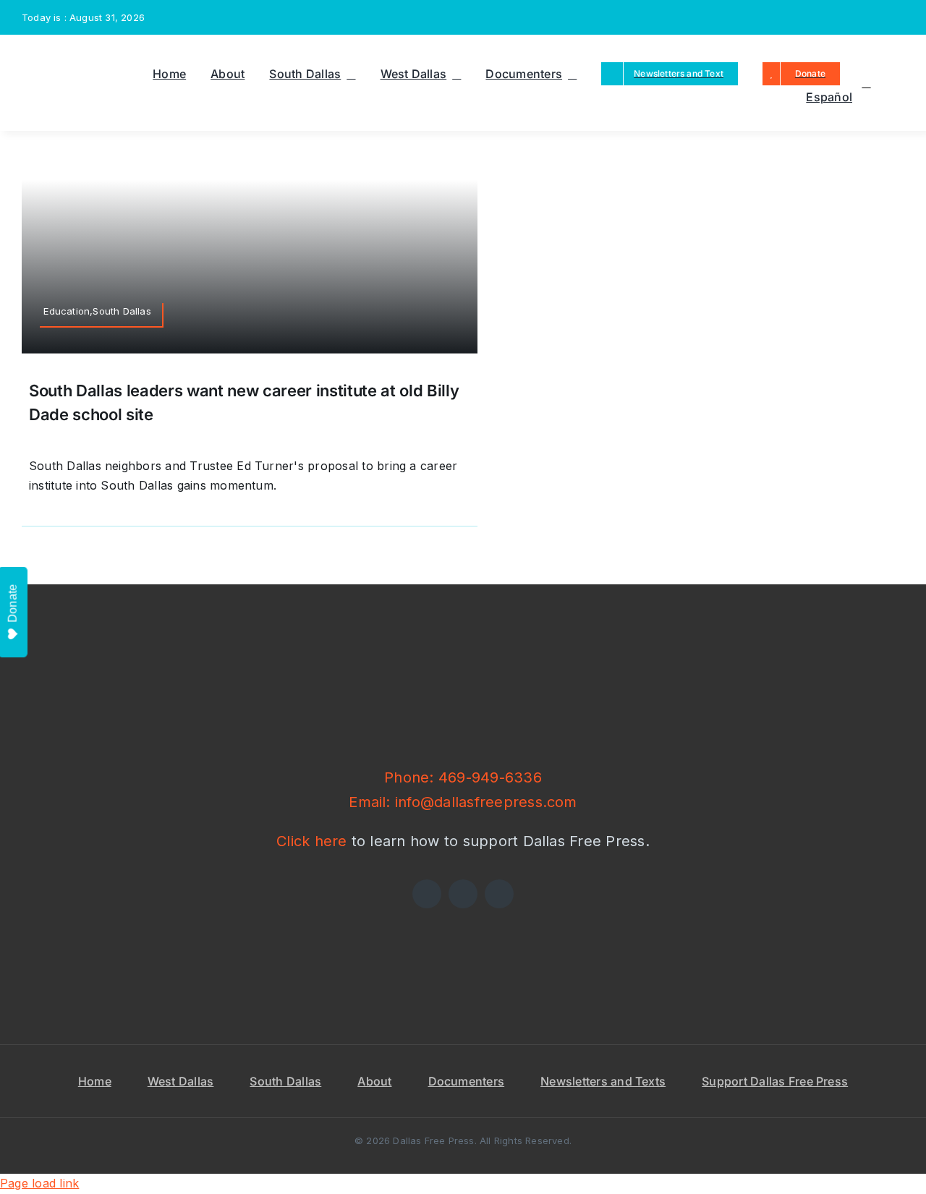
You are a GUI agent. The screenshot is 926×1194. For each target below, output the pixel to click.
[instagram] (853, 17)
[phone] (900, 17)
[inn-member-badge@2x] (312, 914)
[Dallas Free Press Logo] (55, 55)
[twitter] (829, 17)
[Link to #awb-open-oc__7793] (866, 83)
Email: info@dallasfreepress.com (463, 802)
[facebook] (806, 17)
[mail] (876, 17)
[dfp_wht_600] (463, 648)
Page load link (39, 1183)
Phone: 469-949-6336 (463, 777)
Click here (311, 841)
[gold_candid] (613, 914)
